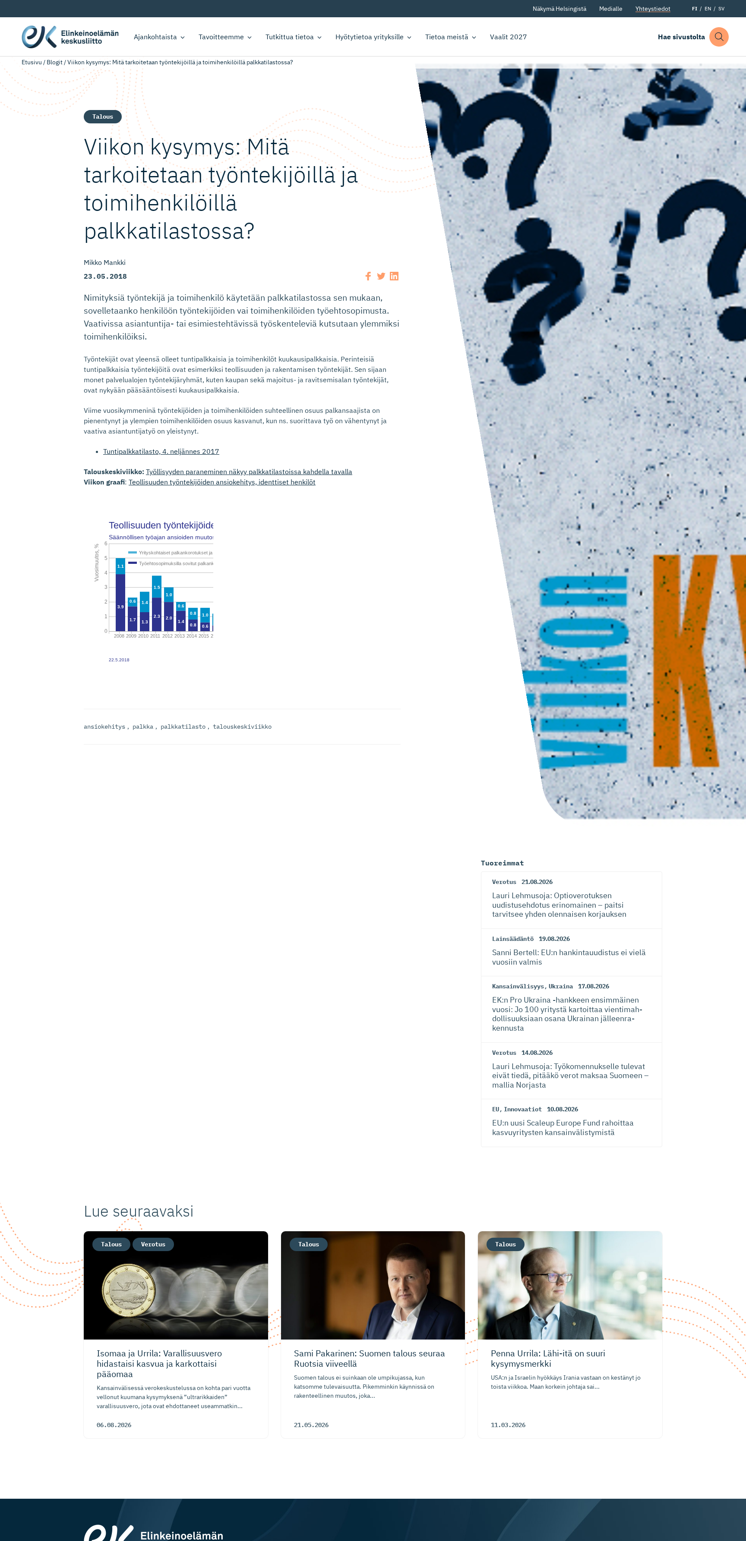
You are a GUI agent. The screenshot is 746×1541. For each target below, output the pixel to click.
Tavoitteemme (221, 36)
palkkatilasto (183, 726)
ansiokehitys (104, 726)
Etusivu (32, 62)
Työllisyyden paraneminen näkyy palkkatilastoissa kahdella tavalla (249, 471)
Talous (102, 116)
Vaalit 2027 (508, 36)
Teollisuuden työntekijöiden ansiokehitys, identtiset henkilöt (222, 482)
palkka (143, 726)
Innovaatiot (523, 1109)
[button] (719, 37)
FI (694, 8)
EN (708, 8)
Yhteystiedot (652, 9)
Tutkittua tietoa (290, 36)
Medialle (611, 9)
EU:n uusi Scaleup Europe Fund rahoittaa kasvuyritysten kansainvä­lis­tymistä (563, 1127)
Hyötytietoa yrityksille (369, 36)
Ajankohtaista (155, 36)
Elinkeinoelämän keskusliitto (70, 37)
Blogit (55, 62)
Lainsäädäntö (513, 939)
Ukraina (561, 986)
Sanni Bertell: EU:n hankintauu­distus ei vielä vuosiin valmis (569, 957)
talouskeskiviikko (242, 726)
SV (721, 8)
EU (495, 1109)
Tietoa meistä (446, 36)
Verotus (504, 882)
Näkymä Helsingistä (559, 9)
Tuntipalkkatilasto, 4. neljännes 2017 (161, 451)
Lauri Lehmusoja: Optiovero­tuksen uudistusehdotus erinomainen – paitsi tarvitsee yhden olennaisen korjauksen (559, 904)
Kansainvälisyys (518, 986)
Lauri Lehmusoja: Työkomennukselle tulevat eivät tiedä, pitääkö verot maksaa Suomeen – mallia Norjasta (570, 1075)
